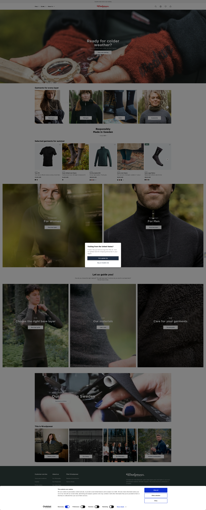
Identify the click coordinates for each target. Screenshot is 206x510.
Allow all (155, 490)
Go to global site (103, 258)
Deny (155, 500)
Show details (120, 507)
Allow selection (156, 495)
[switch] (83, 506)
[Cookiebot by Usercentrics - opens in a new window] (47, 507)
